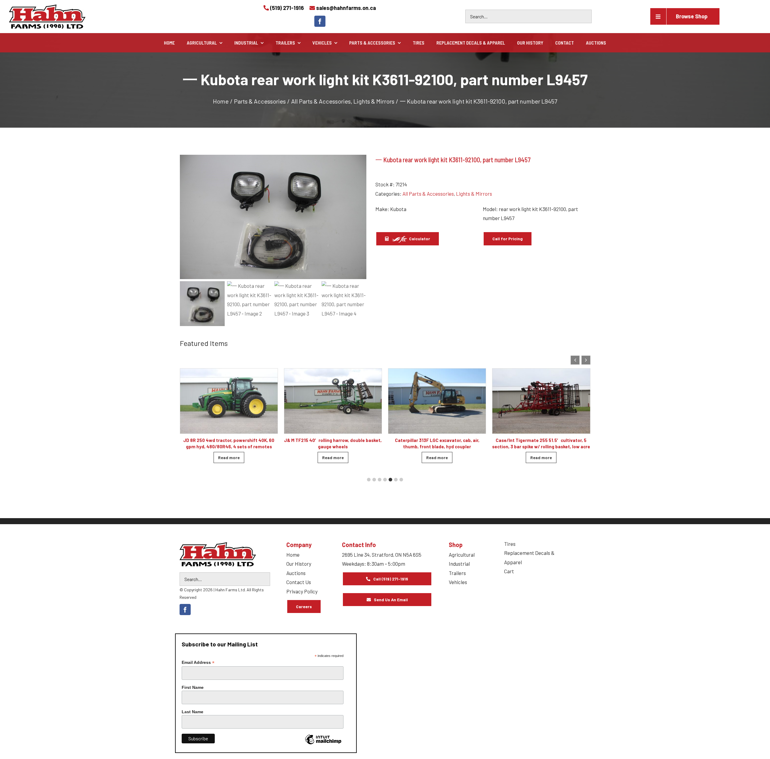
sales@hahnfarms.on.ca (346, 8)
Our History (298, 564)
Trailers (457, 573)
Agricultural (462, 555)
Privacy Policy (302, 591)
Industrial (459, 564)
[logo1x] (218, 554)
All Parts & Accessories (428, 194)
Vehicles (458, 582)
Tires (510, 544)
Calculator (419, 238)
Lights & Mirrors (474, 194)
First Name (193, 687)
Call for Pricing (507, 238)
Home (293, 555)
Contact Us (298, 582)
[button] (585, 360)
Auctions (296, 573)
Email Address (198, 662)
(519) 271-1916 (287, 8)
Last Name (192, 711)
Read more (229, 457)
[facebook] (319, 21)
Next (359, 217)
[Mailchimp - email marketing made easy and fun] (323, 744)
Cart (509, 571)
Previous (187, 217)
